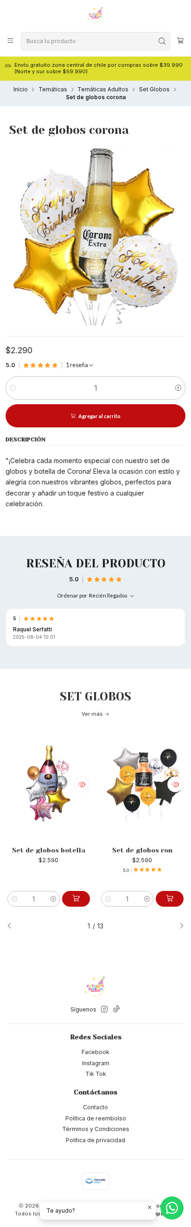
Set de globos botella (48, 850)
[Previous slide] (12, 926)
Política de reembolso (95, 1118)
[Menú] (10, 41)
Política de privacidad (95, 1140)
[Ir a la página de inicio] (95, 15)
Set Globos (154, 89)
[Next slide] (178, 926)
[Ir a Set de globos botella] (49, 784)
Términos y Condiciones (95, 1128)
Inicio (20, 89)
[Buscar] (162, 41)
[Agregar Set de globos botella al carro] (76, 899)
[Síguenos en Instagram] (104, 1009)
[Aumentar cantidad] (178, 388)
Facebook (95, 1052)
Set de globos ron (142, 850)
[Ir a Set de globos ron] (142, 784)
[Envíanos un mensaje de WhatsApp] (172, 1208)
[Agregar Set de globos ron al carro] (170, 899)
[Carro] (180, 41)
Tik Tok (95, 1073)
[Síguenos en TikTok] (116, 1009)
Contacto (95, 1107)
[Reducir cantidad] (12, 388)
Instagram (95, 1063)
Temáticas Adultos (102, 89)
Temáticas (52, 89)
